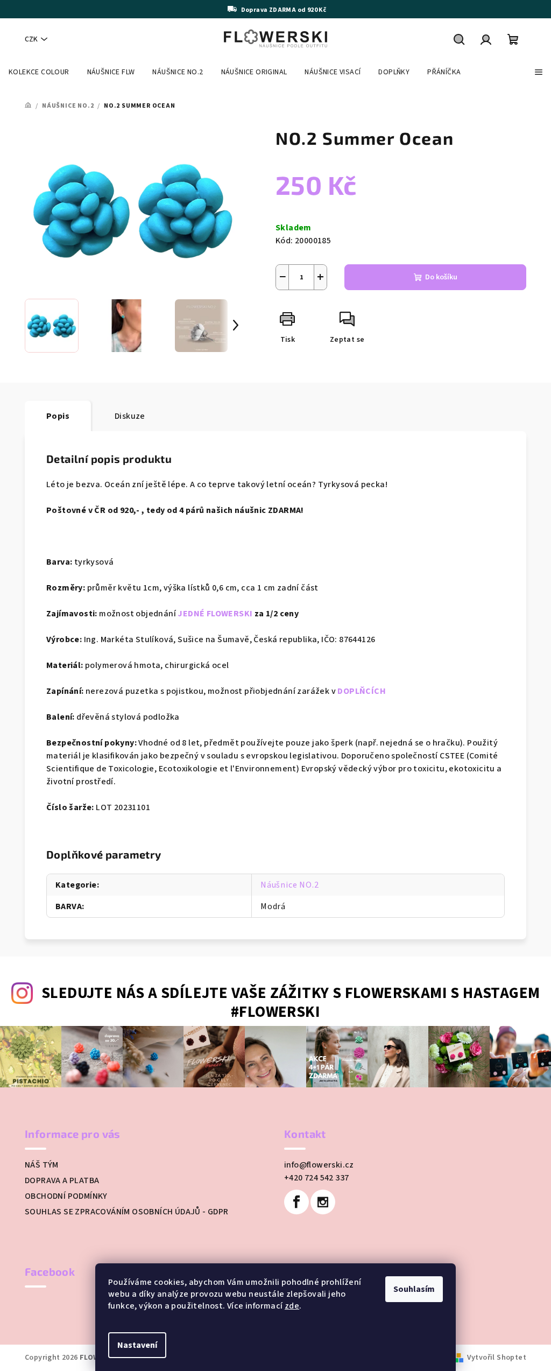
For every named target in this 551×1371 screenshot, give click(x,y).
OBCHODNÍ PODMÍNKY (66, 1196)
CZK (31, 39)
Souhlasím (414, 1289)
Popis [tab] (57, 416)
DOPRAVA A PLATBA (62, 1180)
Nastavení (137, 1345)
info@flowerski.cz (319, 1165)
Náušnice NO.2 (289, 885)
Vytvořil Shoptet (496, 1357)
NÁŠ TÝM (42, 1165)
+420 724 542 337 (316, 1178)
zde (292, 1306)
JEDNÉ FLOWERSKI (215, 614)
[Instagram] (322, 1202)
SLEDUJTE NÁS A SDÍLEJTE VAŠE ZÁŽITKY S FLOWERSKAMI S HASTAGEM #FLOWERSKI (290, 1002)
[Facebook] (296, 1202)
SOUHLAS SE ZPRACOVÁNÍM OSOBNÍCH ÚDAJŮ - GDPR (127, 1212)
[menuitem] (39, 72)
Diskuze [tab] (130, 416)
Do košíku (441, 277)
